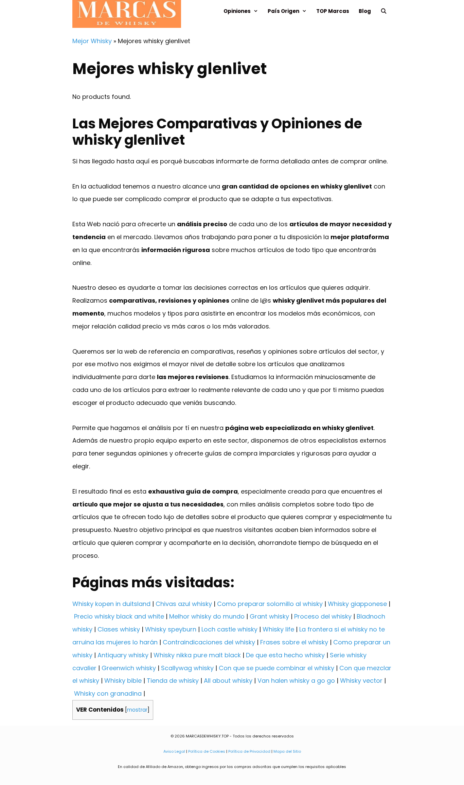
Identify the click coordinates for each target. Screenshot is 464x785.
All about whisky (228, 680)
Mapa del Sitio (287, 751)
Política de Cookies (206, 751)
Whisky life (278, 629)
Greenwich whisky (129, 668)
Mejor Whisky (92, 41)
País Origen (283, 11)
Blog (365, 11)
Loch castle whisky (229, 629)
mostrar (137, 709)
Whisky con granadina (108, 693)
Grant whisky (269, 616)
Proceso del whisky (323, 616)
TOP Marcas (332, 11)
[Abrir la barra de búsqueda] (384, 11)
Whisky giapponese (357, 604)
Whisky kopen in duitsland (111, 604)
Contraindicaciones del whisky (209, 642)
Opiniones (237, 11)
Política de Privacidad (249, 751)
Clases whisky (118, 629)
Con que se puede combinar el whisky (276, 668)
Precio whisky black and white (119, 616)
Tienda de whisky (173, 680)
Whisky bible (123, 680)
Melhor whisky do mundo (207, 616)
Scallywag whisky (187, 668)
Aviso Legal (174, 751)
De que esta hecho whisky (285, 655)
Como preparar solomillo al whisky (270, 604)
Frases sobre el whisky (294, 642)
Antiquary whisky (122, 655)
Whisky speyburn (170, 629)
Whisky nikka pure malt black (197, 655)
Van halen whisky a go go (296, 680)
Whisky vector (361, 680)
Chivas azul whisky (184, 604)
